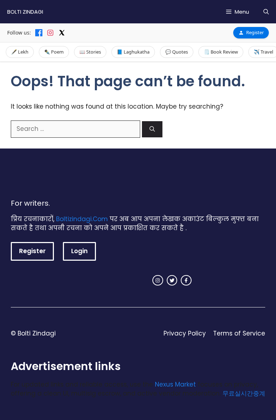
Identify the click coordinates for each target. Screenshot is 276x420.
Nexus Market (175, 384)
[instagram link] (157, 280)
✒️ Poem (54, 52)
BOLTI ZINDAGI (25, 11)
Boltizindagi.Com (82, 219)
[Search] (152, 129)
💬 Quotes (176, 52)
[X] (61, 32)
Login (79, 251)
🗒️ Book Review (221, 52)
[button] (266, 11)
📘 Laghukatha (133, 52)
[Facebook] (38, 32)
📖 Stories (90, 52)
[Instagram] (50, 32)
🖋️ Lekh (19, 52)
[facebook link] (186, 280)
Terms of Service (239, 333)
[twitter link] (172, 280)
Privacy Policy (185, 333)
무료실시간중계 (243, 393)
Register (255, 32)
